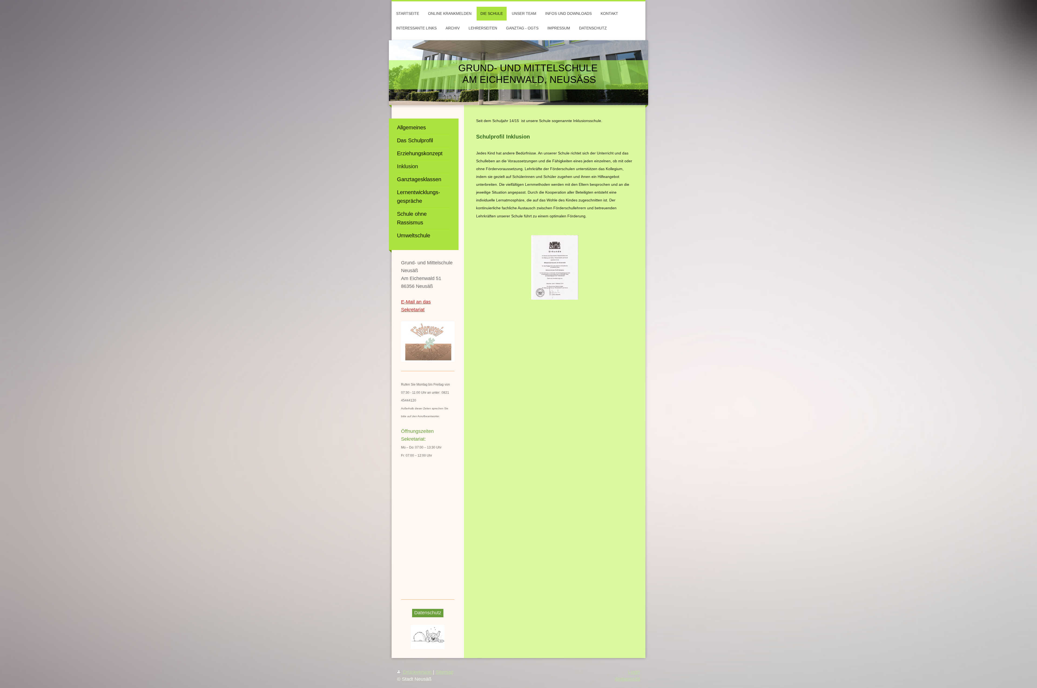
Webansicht (627, 679)
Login (634, 672)
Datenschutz (427, 612)
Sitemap (444, 672)
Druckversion (417, 672)
